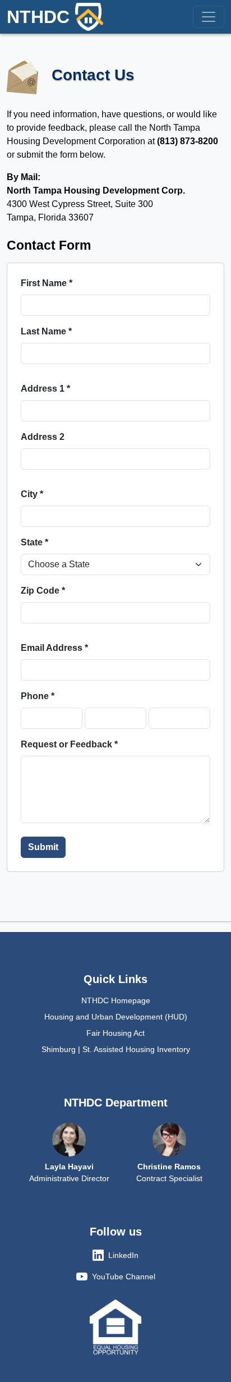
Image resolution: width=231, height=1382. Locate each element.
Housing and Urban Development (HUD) (115, 1016)
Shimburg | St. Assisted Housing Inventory (115, 1049)
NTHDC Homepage (115, 1000)
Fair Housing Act (115, 1033)
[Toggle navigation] (208, 17)
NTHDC (38, 17)
